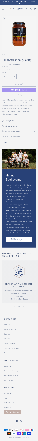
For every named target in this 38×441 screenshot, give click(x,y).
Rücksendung (8, 380)
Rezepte (7, 334)
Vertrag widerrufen (12, 412)
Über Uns (7, 324)
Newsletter (8, 353)
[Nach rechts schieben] (23, 306)
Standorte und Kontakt (11, 348)
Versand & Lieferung (11, 371)
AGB (5, 398)
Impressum (7, 407)
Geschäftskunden (10, 343)
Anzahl (4, 72)
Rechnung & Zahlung (11, 375)
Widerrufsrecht (9, 403)
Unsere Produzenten (11, 329)
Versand (17, 68)
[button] (2, 8)
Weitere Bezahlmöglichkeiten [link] (19, 95)
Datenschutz (8, 393)
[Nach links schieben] (14, 306)
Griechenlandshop (16, 437)
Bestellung (7, 366)
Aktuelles (7, 339)
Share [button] (6, 142)
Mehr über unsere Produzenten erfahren (17, 240)
